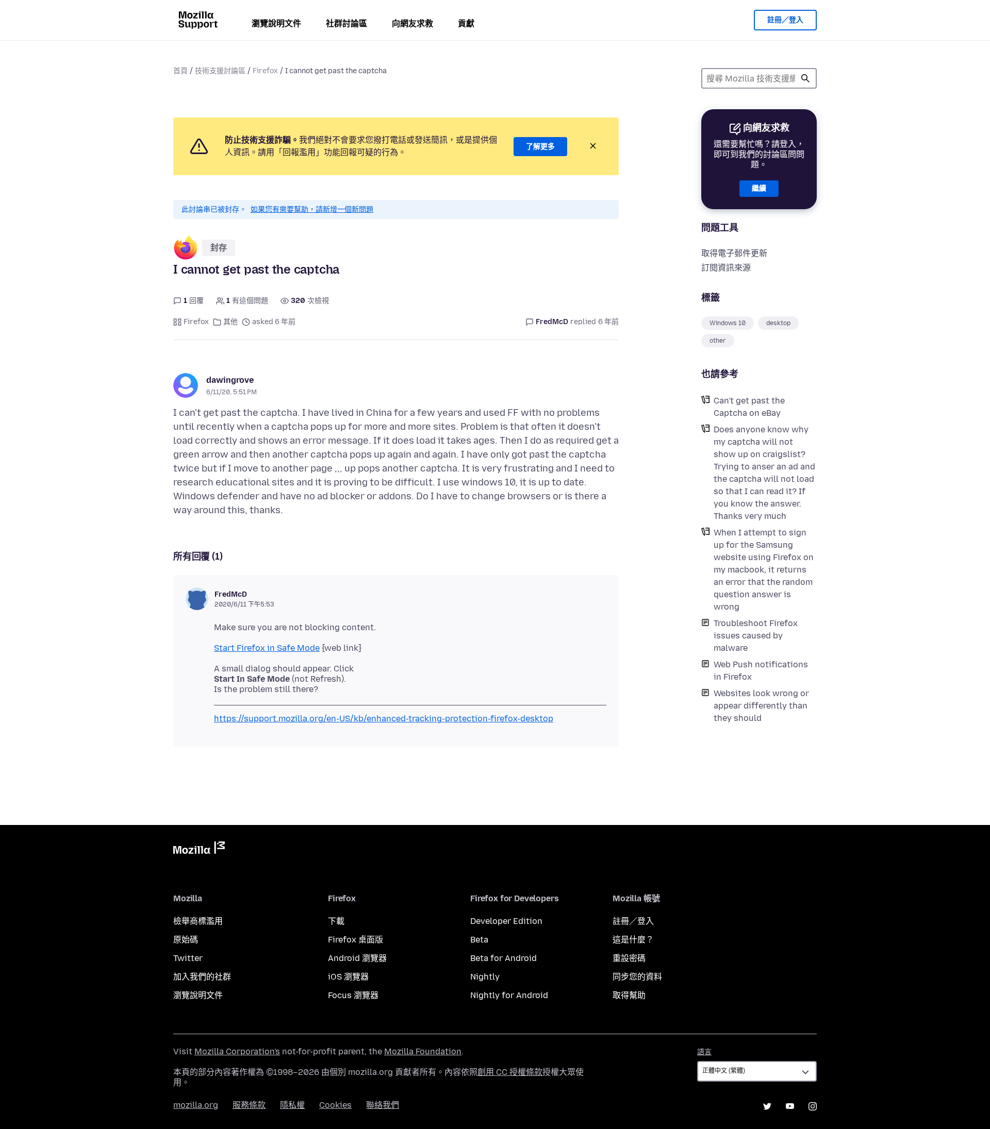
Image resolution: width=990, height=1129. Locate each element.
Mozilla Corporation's (237, 1051)
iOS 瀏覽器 (348, 977)
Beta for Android (503, 958)
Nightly (485, 977)
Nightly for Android (509, 995)
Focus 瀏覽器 (353, 995)
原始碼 (185, 940)
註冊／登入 (785, 19)
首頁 (180, 70)
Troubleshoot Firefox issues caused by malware (756, 635)
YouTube (790, 1106)
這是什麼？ (633, 940)
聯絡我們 (382, 1105)
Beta (479, 940)
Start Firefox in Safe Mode (267, 648)
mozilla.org (195, 1105)
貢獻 (466, 23)
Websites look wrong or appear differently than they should (761, 705)
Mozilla (199, 849)
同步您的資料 (637, 977)
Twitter (188, 958)
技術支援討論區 (220, 70)
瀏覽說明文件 (276, 23)
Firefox (265, 70)
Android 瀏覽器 (357, 958)
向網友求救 (412, 23)
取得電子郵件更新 (734, 253)
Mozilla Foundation (422, 1051)
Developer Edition (506, 921)
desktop (778, 323)
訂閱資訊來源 (726, 268)
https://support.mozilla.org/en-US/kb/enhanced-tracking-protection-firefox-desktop (383, 718)
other (718, 340)
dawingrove (230, 380)
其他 (230, 321)
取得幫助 (629, 995)
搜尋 (805, 78)
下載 (336, 921)
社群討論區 (346, 23)
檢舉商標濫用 (198, 921)
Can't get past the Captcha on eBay (749, 407)
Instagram (812, 1106)
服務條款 (249, 1105)
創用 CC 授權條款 (509, 1072)
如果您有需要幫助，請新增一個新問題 (312, 209)
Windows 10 (728, 323)
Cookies (335, 1105)
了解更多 (540, 146)
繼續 (759, 188)
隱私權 (292, 1105)
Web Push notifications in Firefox (761, 671)
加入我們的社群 (202, 977)
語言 (704, 1052)
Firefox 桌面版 (355, 940)
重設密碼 (629, 958)
